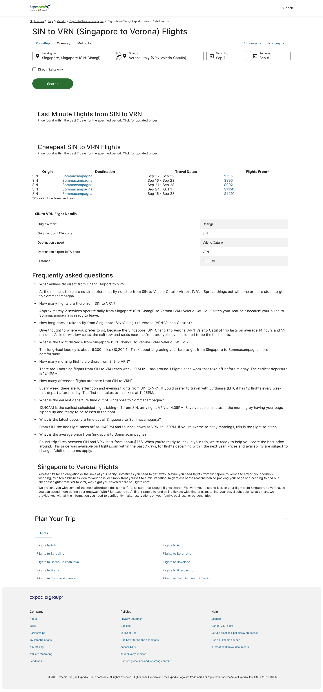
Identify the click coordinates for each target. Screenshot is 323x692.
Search (53, 84)
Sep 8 (264, 58)
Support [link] (216, 618)
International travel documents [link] (230, 647)
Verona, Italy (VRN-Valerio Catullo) (157, 58)
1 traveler (250, 43)
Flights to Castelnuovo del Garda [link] (186, 578)
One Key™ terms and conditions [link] (139, 639)
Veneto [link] (61, 21)
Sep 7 (220, 58)
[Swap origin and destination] (119, 56)
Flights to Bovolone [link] (176, 562)
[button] (161, 519)
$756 (228, 176)
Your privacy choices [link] (133, 654)
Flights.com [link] (37, 21)
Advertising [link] (37, 647)
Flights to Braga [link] (48, 570)
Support (287, 8)
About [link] (33, 618)
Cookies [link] (125, 625)
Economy (274, 43)
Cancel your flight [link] (222, 625)
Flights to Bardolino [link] (50, 553)
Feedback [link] (36, 661)
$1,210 (229, 193)
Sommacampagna (77, 176)
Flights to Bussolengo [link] (178, 570)
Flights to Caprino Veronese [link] (56, 578)
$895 (228, 180)
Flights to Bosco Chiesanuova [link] (58, 562)
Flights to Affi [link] (46, 545)
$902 (228, 185)
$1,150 (229, 189)
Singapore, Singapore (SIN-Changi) (71, 58)
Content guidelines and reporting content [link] (145, 661)
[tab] (42, 43)
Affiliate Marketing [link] (41, 654)
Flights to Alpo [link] (173, 545)
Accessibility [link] (128, 647)
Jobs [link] (33, 625)
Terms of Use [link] (128, 632)
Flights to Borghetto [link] (177, 553)
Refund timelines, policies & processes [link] (234, 632)
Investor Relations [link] (41, 639)
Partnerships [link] (37, 632)
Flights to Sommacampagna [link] (86, 21)
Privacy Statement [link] (131, 618)
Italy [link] (50, 21)
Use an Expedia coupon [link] (225, 639)
